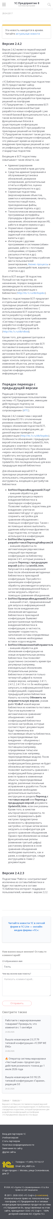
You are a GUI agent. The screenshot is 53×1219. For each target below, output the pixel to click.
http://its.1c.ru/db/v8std (16, 331)
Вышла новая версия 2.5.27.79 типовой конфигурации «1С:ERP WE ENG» (25, 1043)
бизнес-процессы (38, 264)
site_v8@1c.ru (28, 1166)
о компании (41, 1195)
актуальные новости (28, 33)
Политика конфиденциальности (18, 1144)
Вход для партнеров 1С (14, 1133)
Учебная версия (10, 1137)
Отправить (17, 1003)
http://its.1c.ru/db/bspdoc (31, 293)
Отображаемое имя (12, 961)
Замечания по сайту (12, 1148)
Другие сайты (9, 1152)
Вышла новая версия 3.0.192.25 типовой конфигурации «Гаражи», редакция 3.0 (25, 1081)
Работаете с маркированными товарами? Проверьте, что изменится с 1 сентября (23, 1024)
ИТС (25, 410)
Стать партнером (11, 1141)
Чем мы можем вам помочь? (16, 973)
